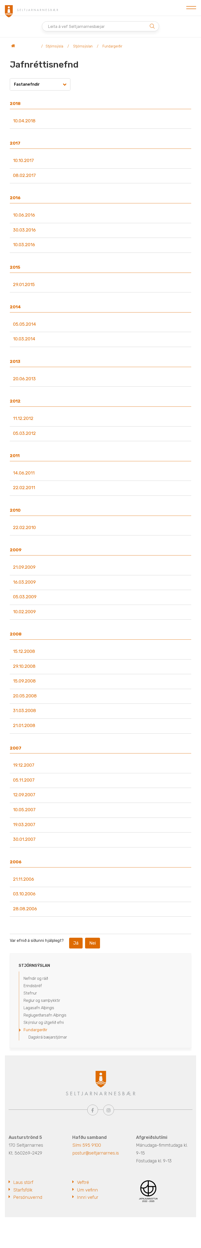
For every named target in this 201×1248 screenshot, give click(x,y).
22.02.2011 (24, 487)
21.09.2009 (24, 567)
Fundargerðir (112, 46)
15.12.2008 (24, 651)
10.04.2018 (24, 121)
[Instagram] (108, 1110)
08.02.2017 (24, 175)
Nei (92, 943)
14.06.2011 (24, 473)
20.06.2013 (24, 378)
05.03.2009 (25, 597)
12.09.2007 (24, 794)
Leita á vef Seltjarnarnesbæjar (76, 26)
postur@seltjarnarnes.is (95, 1153)
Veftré (83, 1182)
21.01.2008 (24, 725)
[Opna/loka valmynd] (191, 8)
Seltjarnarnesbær (24, 46)
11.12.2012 (23, 418)
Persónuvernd (27, 1197)
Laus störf (23, 1182)
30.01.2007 (24, 839)
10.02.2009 (24, 611)
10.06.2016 (24, 215)
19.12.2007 (23, 765)
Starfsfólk (22, 1190)
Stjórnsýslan (83, 46)
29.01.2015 (24, 284)
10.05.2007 (24, 809)
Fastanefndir (27, 84)
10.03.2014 (24, 339)
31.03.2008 (24, 710)
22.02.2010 (24, 527)
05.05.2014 (24, 324)
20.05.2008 (25, 696)
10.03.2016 (24, 244)
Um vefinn (87, 1190)
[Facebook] (92, 1110)
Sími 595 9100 (86, 1145)
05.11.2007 (24, 780)
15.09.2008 (24, 681)
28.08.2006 (25, 909)
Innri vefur (87, 1197)
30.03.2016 (24, 230)
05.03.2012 (24, 433)
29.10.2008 (24, 666)
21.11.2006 (23, 879)
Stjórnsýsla (54, 46)
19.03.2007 (24, 824)
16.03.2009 (24, 582)
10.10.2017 (23, 160)
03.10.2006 (24, 894)
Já (75, 943)
